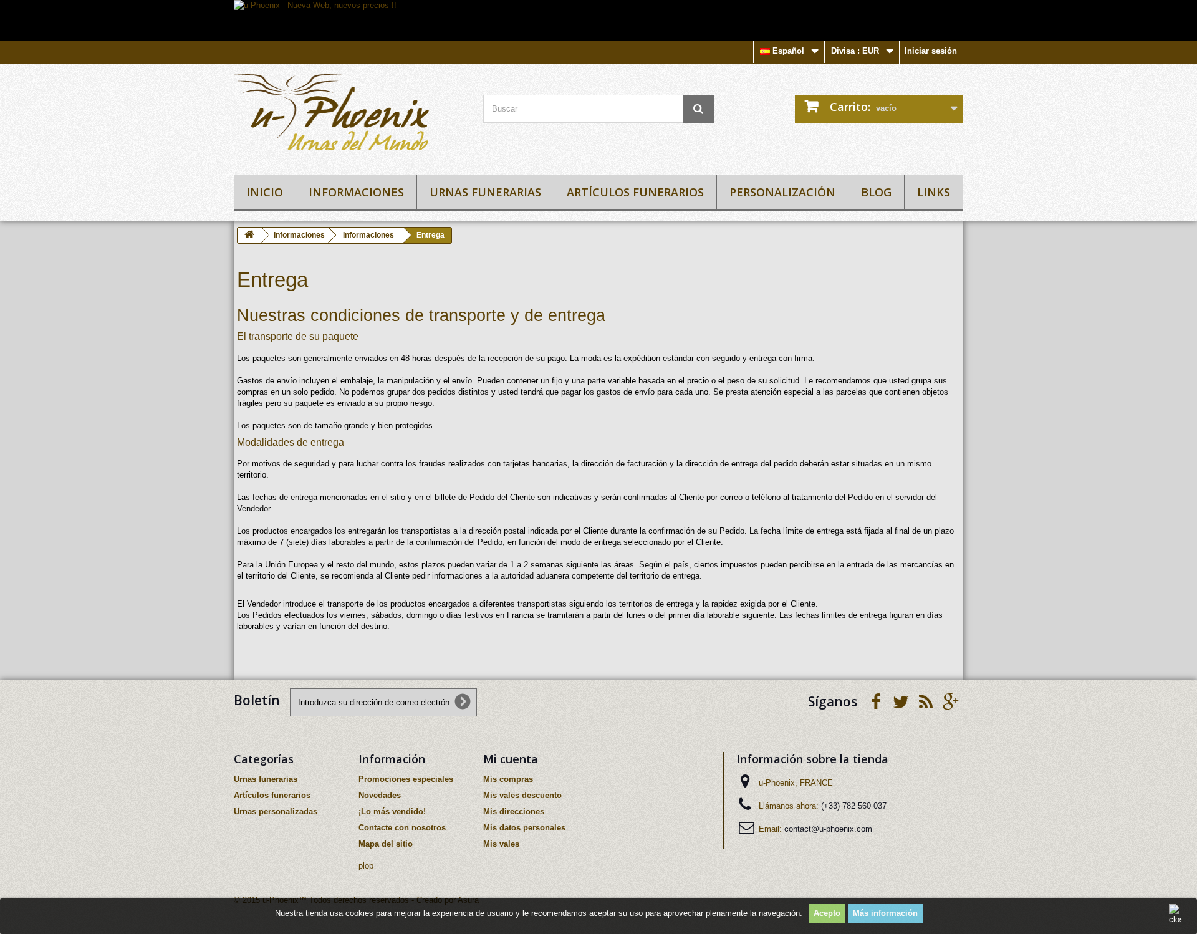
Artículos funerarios (635, 192)
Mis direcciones (513, 811)
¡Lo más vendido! (392, 811)
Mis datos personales (524, 827)
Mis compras (508, 779)
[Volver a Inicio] (249, 235)
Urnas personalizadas (275, 811)
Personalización (782, 192)
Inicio (264, 192)
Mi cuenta (510, 758)
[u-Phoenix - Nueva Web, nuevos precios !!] (598, 20)
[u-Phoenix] (349, 116)
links (933, 192)
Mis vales (501, 844)
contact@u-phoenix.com (828, 829)
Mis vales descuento (522, 795)
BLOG (876, 192)
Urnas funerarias (485, 192)
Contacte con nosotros (402, 827)
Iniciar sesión (931, 50)
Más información (885, 913)
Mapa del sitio (385, 844)
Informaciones (356, 192)
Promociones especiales (405, 779)
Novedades (379, 795)
